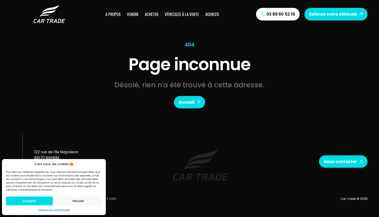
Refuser (78, 201)
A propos (113, 14)
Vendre (133, 14)
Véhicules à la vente (182, 14)
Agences (212, 14)
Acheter (151, 14)
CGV (112, 199)
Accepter (29, 201)
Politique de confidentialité (54, 209)
